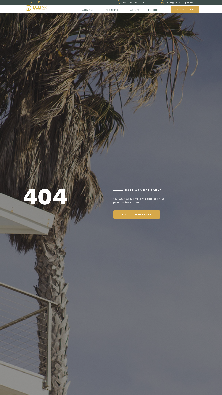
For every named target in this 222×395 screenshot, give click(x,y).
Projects (112, 9)
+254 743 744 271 (133, 2)
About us (88, 9)
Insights (153, 9)
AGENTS (134, 9)
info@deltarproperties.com (183, 2)
